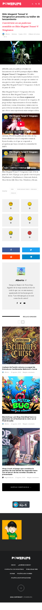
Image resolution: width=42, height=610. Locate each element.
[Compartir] (11, 249)
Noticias (14, 34)
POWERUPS (28, 597)
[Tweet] (31, 249)
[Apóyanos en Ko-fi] (21, 503)
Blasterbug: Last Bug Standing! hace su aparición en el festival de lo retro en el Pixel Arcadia (19, 419)
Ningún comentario (29, 372)
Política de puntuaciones (21, 578)
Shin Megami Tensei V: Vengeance (27, 189)
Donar (12, 573)
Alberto (7, 34)
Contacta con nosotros (14, 569)
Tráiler (14, 193)
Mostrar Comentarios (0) (20, 487)
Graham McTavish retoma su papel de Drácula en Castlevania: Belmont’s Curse (19, 368)
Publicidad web (32, 569)
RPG (13, 189)
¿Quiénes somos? (24, 565)
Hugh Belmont (9, 477)
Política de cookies (24, 573)
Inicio (13, 565)
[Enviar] (11, 256)
